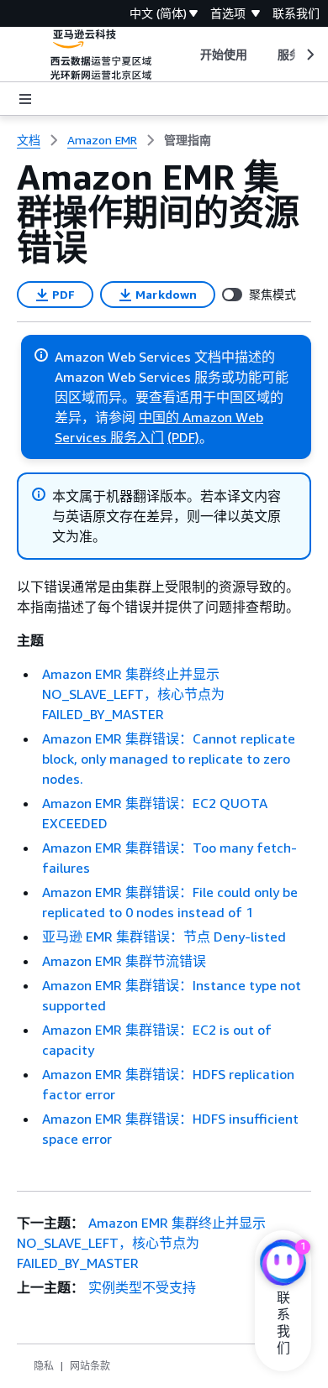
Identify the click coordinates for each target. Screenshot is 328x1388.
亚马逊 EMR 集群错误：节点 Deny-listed (164, 936)
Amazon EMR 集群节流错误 (124, 960)
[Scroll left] (187, 54)
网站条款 (90, 1365)
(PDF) (183, 437)
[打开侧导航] (25, 99)
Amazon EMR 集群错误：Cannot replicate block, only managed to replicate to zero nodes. (168, 758)
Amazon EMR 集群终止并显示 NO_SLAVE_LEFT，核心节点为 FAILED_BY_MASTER (133, 694)
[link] (187, 140)
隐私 (44, 1365)
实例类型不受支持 (142, 1287)
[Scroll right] (309, 54)
